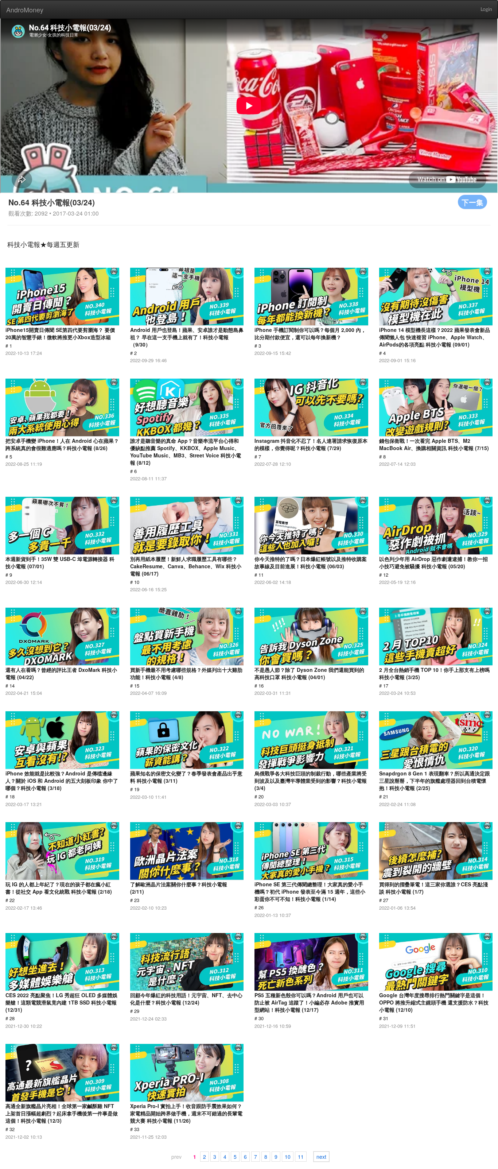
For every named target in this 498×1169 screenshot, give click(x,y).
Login (486, 9)
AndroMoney (24, 9)
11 (301, 1156)
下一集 (472, 202)
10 (288, 1156)
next (321, 1156)
